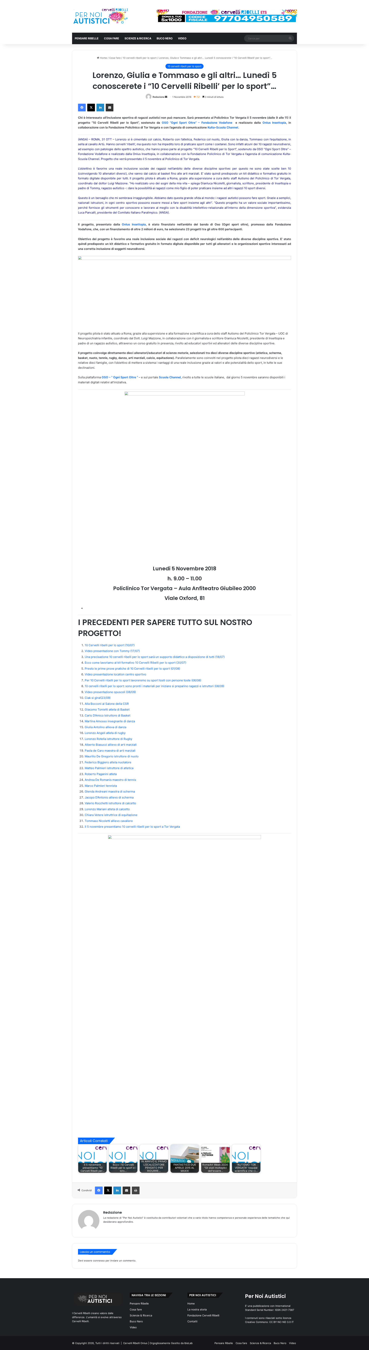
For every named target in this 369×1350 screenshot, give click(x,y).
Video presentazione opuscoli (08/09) (110, 692)
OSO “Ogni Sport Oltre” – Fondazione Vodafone (198, 122)
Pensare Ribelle (87, 38)
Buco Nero (165, 38)
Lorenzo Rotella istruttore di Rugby (108, 739)
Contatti (192, 1321)
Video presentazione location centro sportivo (115, 674)
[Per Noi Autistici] (100, 16)
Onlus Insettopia (274, 122)
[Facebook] (82, 107)
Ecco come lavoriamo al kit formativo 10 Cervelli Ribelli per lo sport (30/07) (135, 662)
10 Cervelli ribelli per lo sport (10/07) (110, 645)
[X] (91, 107)
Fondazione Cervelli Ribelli (203, 1315)
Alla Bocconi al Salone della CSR (107, 704)
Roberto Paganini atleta (101, 774)
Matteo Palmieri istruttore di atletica (109, 768)
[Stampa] (136, 1190)
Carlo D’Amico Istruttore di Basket (107, 715)
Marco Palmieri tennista (101, 786)
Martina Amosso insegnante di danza (110, 721)
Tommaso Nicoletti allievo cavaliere (109, 821)
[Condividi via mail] (109, 107)
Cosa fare (111, 38)
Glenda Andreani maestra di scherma (110, 791)
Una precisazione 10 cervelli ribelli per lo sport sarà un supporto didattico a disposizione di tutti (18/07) (155, 657)
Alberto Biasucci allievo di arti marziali (111, 744)
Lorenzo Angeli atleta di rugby (105, 733)
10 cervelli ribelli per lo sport (140, 57)
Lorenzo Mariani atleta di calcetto (107, 809)
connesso (99, 1260)
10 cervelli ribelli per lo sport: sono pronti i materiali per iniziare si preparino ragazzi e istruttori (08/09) (154, 686)
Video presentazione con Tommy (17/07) (112, 651)
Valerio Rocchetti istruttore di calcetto (110, 803)
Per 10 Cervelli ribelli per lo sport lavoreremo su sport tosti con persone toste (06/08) (143, 680)
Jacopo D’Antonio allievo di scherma (109, 797)
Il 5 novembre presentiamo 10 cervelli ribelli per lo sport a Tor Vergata (132, 826)
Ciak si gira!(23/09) (98, 698)
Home (103, 57)
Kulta (211, 127)
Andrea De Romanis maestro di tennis (110, 780)
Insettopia (139, 224)
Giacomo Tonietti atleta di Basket (107, 709)
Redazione (158, 96)
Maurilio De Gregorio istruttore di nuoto (112, 756)
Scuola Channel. (227, 127)
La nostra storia (197, 1309)
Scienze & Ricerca (138, 38)
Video (182, 38)
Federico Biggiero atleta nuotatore (108, 762)
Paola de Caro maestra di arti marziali (110, 750)
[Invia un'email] (166, 96)
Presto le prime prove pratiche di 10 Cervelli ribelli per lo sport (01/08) (132, 668)
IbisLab (188, 1343)
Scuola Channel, (170, 377)
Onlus (127, 224)
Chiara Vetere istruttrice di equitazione (111, 815)
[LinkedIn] (100, 107)
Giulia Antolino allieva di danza (105, 727)
